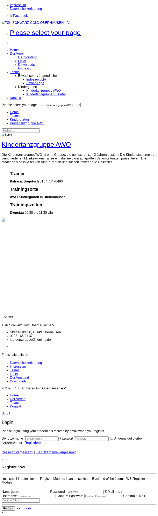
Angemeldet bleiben (129, 438)
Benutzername (12, 438)
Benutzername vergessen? (56, 452)
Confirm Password (70, 496)
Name (6, 491)
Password (57, 491)
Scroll (6, 413)
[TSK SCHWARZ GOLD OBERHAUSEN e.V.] (36, 22)
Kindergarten (19, 119)
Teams (15, 72)
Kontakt (15, 98)
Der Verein (18, 53)
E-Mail (109, 491)
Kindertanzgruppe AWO (43, 90)
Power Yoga (35, 83)
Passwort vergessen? (17, 452)
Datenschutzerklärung (26, 8)
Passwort (66, 438)
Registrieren (34, 442)
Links (22, 61)
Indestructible (36, 79)
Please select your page (45, 32)
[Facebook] (19, 15)
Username (9, 496)
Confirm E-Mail (134, 496)
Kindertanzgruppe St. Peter (46, 94)
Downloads (26, 64)
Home (14, 50)
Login (27, 508)
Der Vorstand (27, 57)
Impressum (18, 5)
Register (8, 508)
